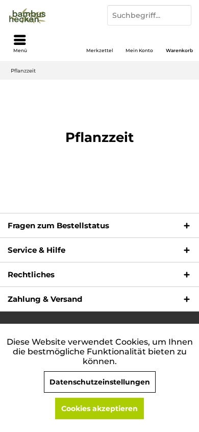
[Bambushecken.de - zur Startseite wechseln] (50, 15)
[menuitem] (179, 43)
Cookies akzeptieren (99, 408)
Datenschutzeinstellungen (99, 382)
